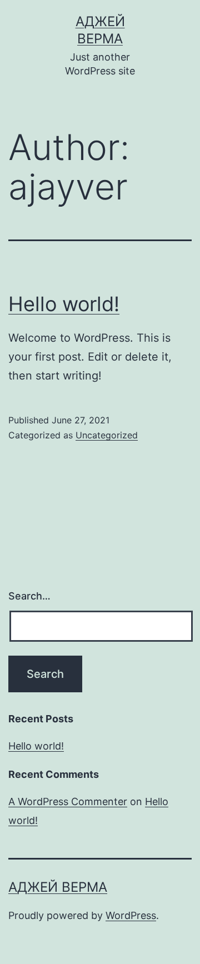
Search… (29, 596)
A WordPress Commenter (67, 801)
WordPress (131, 915)
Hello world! (63, 304)
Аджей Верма (57, 887)
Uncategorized (107, 435)
